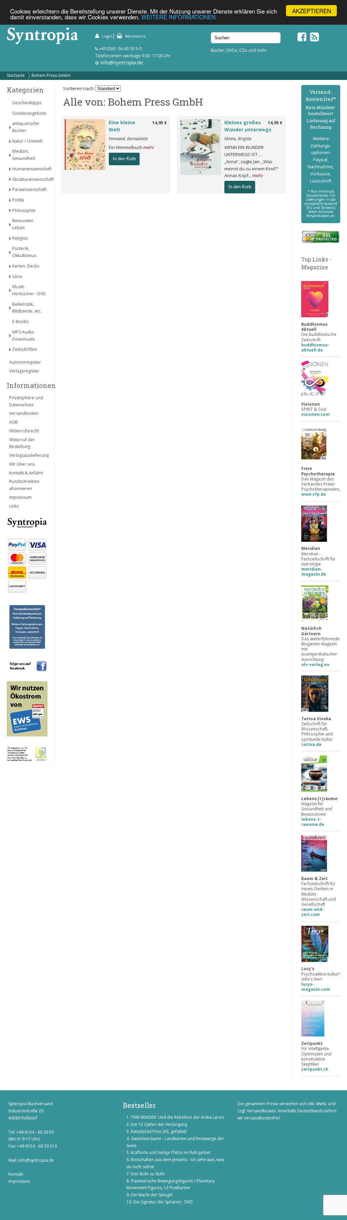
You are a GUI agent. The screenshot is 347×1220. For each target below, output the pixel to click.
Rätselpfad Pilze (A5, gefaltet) (158, 1131)
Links (14, 506)
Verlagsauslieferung (28, 455)
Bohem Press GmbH (51, 75)
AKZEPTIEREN (311, 10)
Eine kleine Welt (122, 126)
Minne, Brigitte (237, 138)
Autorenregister (25, 362)
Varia (17, 276)
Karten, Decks (25, 266)
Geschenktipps (26, 103)
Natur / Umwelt (27, 141)
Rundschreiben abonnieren (24, 484)
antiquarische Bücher (25, 127)
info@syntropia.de (122, 62)
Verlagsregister (24, 371)
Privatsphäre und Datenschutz (26, 401)
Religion (20, 238)
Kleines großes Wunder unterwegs (247, 126)
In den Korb (124, 158)
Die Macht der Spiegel (151, 1195)
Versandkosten (24, 413)
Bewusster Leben (23, 224)
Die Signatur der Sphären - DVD (163, 1202)
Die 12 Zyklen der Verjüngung (159, 1124)
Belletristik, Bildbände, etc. (27, 307)
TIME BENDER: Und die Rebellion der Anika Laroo (177, 1117)
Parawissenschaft (29, 189)
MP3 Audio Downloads (23, 335)
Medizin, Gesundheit (23, 154)
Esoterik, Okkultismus (24, 251)
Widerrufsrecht (24, 431)
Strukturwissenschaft (29, 179)
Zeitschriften (24, 349)
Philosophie (24, 210)
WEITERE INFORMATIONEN (178, 17)
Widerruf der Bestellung (22, 443)
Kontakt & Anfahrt (26, 473)
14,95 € (159, 123)
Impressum (20, 497)
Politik (18, 200)
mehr (148, 147)
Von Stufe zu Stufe (148, 1174)
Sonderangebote (29, 113)
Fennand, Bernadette (128, 138)
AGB (13, 422)
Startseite (16, 75)
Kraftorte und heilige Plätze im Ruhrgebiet (170, 1152)
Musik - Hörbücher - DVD (29, 290)
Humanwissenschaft (29, 169)
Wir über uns (22, 464)
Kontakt (15, 1174)
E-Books (20, 321)
